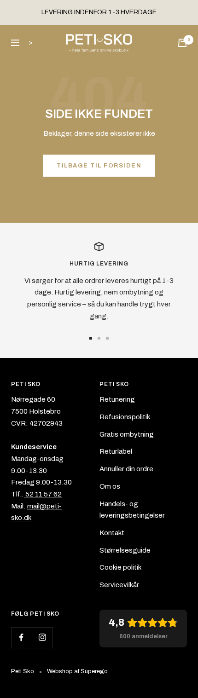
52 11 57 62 (43, 494)
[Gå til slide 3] (107, 338)
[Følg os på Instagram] (42, 637)
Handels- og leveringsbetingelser (132, 509)
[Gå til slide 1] (90, 338)
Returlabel (115, 451)
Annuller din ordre (126, 469)
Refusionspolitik (124, 417)
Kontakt (111, 532)
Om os (109, 486)
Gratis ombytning (126, 434)
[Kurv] (182, 43)
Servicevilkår (119, 584)
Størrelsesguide (125, 550)
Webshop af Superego (77, 671)
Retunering (117, 399)
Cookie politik (120, 567)
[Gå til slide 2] (99, 338)
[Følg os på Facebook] (21, 637)
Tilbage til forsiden (99, 165)
